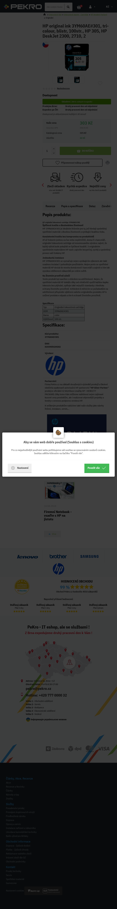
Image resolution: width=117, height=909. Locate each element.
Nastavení (22, 468)
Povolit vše (94, 468)
